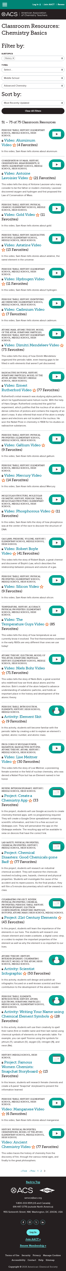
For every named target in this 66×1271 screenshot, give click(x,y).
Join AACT (49, 4)
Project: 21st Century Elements (30, 917)
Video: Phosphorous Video (27, 511)
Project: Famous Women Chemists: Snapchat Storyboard (20, 1067)
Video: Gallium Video (22, 445)
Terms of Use (12, 1255)
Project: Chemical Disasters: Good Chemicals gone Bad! (29, 857)
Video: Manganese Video (23, 1109)
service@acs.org (33, 1197)
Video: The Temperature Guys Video (23, 621)
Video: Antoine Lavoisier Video (16, 175)
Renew (61, 4)
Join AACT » (33, 1239)
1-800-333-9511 (24, 1203)
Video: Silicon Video (21, 586)
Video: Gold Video (19, 214)
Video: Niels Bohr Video (24, 668)
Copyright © (14, 1267)
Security (26, 1255)
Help (40, 1260)
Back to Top (33, 1182)
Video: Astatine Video (22, 245)
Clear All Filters (33, 111)
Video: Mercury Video (22, 475)
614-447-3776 (20, 1206)
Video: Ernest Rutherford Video (16, 387)
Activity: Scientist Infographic (18, 971)
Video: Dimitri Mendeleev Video (31, 345)
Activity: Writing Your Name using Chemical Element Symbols (33, 1013)
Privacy (37, 1255)
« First (24, 1171)
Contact (32, 1260)
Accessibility (18, 1260)
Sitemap (50, 1260)
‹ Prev (32, 1171)
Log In (36, 4)
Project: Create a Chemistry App (17, 797)
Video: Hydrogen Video (24, 279)
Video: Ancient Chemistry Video (16, 1144)
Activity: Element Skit (22, 716)
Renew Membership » (33, 1245)
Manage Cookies (52, 1255)
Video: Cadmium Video (24, 309)
